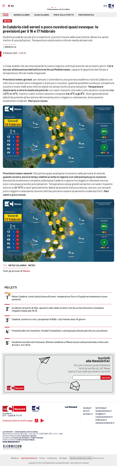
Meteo (26, 270)
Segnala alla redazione (29, 458)
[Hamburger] (3, 5)
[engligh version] (9, 6)
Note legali (63, 458)
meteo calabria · (18, 265)
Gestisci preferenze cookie (81, 458)
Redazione (15, 458)
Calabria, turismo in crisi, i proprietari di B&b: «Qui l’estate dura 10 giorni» (49, 319)
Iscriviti (106, 377)
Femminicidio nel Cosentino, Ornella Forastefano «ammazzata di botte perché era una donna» (60, 330)
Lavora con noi (98, 458)
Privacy (42, 458)
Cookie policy (52, 458)
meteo (31, 265)
